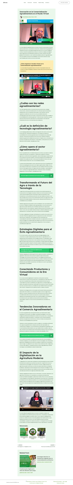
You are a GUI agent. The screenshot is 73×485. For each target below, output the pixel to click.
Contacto (47, 2)
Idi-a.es (5, 2)
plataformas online (23, 472)
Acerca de (30, 2)
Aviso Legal (65, 481)
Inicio (25, 2)
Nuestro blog (41, 2)
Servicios (35, 2)
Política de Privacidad (57, 481)
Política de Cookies (60, 483)
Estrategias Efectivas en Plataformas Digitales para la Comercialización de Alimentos (45, 458)
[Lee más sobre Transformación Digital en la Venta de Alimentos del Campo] (28, 461)
